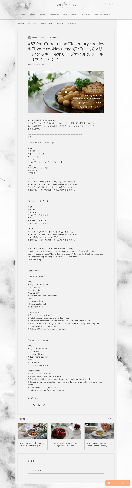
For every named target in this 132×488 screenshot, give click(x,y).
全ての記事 (21, 23)
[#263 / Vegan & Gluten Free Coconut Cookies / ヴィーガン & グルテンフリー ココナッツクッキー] (32, 431)
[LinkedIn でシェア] (39, 405)
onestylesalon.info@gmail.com (108, 4)
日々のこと (60, 23)
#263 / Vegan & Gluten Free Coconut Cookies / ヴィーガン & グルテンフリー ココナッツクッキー (32, 444)
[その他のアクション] (103, 37)
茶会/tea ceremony (46, 23)
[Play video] (66, 92)
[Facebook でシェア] (29, 405)
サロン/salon (32, 23)
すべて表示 (110, 419)
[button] (112, 23)
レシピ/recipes (72, 23)
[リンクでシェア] (44, 405)
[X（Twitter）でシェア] (34, 405)
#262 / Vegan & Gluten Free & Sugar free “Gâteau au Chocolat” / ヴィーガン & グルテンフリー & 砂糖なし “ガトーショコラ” (66, 444)
